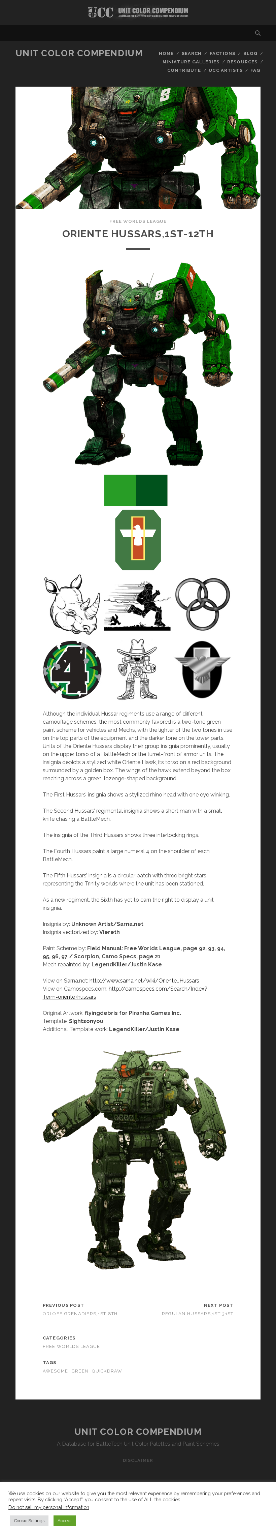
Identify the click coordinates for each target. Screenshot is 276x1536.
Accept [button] (65, 1520)
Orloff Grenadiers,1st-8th (80, 1313)
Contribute (184, 70)
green (80, 1371)
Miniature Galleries (191, 61)
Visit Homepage (138, 12)
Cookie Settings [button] (29, 1520)
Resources (242, 61)
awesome (55, 1371)
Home (166, 53)
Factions (222, 53)
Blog (250, 53)
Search (192, 53)
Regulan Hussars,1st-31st (198, 1313)
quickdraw (107, 1371)
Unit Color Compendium (79, 53)
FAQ (255, 70)
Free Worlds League (138, 221)
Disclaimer (138, 1460)
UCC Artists (225, 70)
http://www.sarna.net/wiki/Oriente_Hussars (144, 980)
